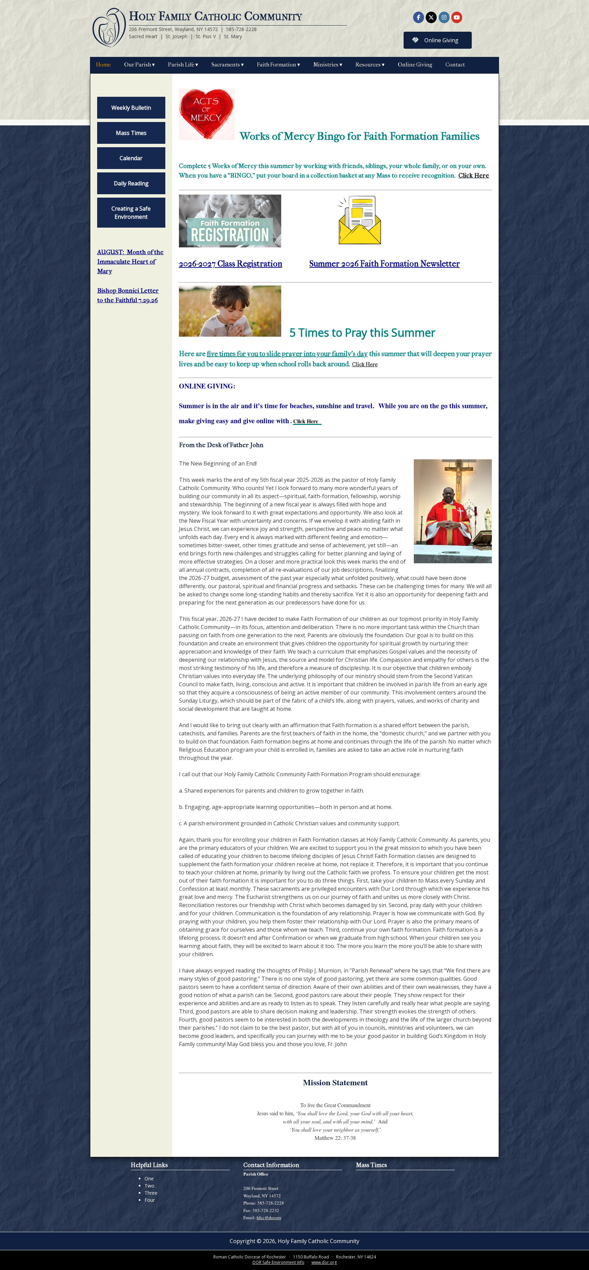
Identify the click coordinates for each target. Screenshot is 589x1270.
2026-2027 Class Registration (230, 264)
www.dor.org (324, 1262)
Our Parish (137, 64)
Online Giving (415, 64)
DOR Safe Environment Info (278, 1262)
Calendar (131, 158)
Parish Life (181, 64)
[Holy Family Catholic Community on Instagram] (444, 17)
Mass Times (131, 133)
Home (103, 64)
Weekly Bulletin (131, 107)
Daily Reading (131, 183)
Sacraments (225, 64)
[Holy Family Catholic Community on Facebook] (418, 17)
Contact (455, 64)
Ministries (325, 64)
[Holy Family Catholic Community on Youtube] (456, 17)
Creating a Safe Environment (131, 212)
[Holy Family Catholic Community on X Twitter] (431, 17)
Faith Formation (276, 64)
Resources (368, 64)
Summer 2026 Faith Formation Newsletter (384, 264)
